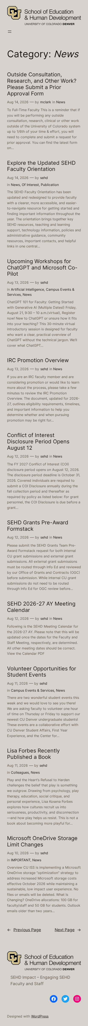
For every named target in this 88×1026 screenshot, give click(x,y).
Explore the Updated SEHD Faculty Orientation (41, 166)
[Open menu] (9, 31)
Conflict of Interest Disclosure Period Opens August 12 (38, 441)
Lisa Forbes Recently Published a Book (33, 754)
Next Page (68, 929)
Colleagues (20, 772)
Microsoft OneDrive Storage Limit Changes (42, 841)
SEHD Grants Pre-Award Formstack (37, 525)
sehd (44, 178)
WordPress (39, 1016)
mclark (45, 102)
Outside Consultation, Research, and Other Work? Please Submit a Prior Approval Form (41, 83)
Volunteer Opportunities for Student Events (41, 672)
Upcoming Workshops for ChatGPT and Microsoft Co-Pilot (42, 267)
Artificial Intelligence (27, 289)
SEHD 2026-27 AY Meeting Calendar (41, 607)
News (60, 102)
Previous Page (24, 929)
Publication (50, 185)
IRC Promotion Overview (38, 360)
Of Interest (30, 185)
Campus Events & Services (32, 690)
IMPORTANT (20, 860)
